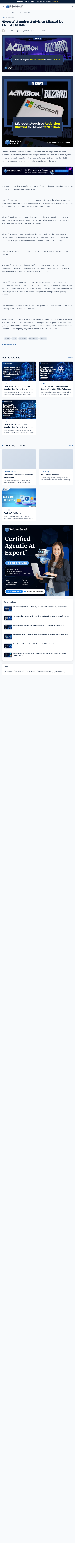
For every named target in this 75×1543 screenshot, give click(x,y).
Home (3, 13)
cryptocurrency (33, 338)
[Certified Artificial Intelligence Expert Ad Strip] (37, 170)
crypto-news (22, 338)
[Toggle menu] (3, 6)
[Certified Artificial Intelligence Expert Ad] (37, 560)
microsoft (43, 338)
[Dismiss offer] (71, 2)
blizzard (7, 338)
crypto (14, 338)
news (8, 13)
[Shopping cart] (71, 6)
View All (70, 357)
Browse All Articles (10, 344)
